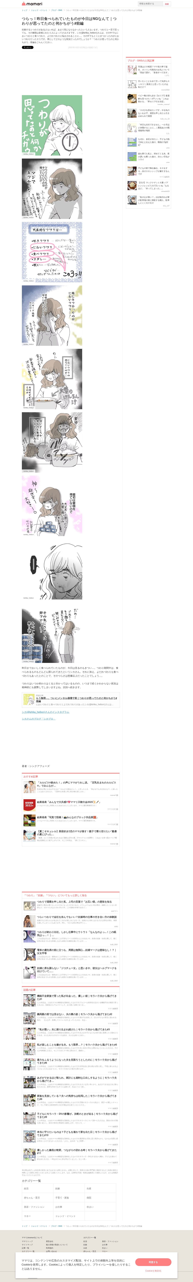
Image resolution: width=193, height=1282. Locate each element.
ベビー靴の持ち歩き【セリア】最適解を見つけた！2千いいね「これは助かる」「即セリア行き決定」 (153, 98)
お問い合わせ (51, 1251)
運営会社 (49, 1241)
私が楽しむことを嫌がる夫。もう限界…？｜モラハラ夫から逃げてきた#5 (77, 1044)
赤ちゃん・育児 (89, 1251)
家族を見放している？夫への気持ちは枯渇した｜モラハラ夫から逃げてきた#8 (77, 1097)
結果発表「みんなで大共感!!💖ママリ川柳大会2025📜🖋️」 (69, 802)
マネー (105, 1251)
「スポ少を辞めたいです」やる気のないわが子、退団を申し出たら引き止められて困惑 (153, 113)
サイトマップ (27, 1244)
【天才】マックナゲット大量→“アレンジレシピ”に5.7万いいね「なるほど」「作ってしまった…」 (153, 185)
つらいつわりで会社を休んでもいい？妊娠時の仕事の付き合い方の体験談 (77, 917)
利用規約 (49, 1248)
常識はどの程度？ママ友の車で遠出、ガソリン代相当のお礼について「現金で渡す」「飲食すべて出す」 (153, 69)
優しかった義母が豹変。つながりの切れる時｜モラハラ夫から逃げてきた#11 (77, 1152)
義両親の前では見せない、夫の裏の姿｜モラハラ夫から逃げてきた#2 (74, 1014)
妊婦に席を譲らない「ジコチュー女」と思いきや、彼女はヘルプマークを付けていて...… (77, 970)
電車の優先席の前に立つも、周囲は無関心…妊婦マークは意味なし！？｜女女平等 (77, 951)
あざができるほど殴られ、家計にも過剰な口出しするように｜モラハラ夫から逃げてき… (77, 1079)
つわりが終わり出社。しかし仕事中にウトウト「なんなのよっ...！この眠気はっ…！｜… (76, 933)
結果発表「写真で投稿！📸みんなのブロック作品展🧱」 (68, 817)
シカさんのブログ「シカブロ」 (39, 718)
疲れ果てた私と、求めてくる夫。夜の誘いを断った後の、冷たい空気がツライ (153, 156)
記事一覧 (25, 1248)
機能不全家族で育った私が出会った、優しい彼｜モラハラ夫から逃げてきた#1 (77, 997)
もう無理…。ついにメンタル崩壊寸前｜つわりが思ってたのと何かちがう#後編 (76, 699)
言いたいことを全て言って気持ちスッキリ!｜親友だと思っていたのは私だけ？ (153, 84)
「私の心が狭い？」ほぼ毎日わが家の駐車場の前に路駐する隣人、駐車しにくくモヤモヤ (153, 200)
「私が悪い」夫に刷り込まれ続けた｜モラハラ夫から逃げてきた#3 (73, 1029)
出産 (85, 1248)
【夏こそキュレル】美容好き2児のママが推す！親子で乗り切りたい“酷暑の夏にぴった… (77, 833)
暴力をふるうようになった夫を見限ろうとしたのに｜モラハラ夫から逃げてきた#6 (77, 1061)
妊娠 (85, 1244)
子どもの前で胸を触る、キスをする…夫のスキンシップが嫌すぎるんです (153, 171)
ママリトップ (27, 1241)
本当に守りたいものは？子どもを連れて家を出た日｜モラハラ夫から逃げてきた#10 (77, 1133)
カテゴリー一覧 (28, 1251)
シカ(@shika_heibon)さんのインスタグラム (45, 712)
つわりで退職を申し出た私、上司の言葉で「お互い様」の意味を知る (74, 901)
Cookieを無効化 (153, 1270)
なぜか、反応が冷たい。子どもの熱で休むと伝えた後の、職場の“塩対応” (153, 142)
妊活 (85, 1241)
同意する (153, 1262)
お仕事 (105, 1244)
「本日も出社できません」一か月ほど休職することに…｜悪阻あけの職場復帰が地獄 (153, 127)
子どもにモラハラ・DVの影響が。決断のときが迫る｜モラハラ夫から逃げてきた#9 (77, 1115)
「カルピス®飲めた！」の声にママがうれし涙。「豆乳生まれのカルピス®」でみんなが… (76, 784)
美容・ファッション (110, 1241)
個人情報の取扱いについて (57, 1244)
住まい (105, 1248)
